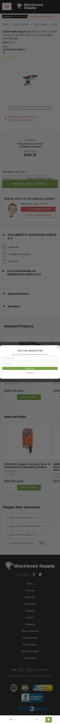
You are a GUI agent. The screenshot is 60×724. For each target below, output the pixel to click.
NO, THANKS (30, 372)
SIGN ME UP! (30, 368)
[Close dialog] (58, 347)
